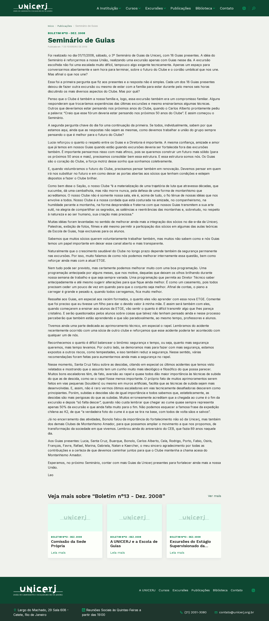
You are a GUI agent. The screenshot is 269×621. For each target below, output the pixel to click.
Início (51, 26)
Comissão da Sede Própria (68, 543)
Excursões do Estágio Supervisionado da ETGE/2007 (190, 543)
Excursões (154, 8)
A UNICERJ (147, 590)
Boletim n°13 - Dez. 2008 (66, 33)
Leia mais (58, 552)
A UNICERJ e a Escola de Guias (134, 543)
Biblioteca (204, 8)
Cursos (132, 8)
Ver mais (214, 496)
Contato (227, 8)
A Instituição (107, 8)
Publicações (181, 8)
